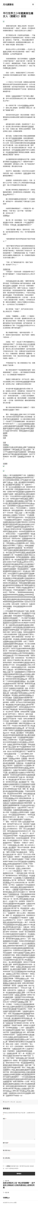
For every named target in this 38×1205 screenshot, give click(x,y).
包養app (10, 482)
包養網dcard (13, 543)
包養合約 (13, 447)
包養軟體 (32, 143)
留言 (4, 1118)
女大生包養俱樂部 (24, 424)
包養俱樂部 (11, 152)
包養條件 (10, 452)
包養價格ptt (26, 105)
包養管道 (16, 475)
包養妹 (14, 96)
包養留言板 (6, 269)
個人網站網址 (6, 1158)
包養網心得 (16, 414)
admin (19, 1102)
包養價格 (9, 606)
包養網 (31, 59)
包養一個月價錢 (18, 225)
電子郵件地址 (7, 1150)
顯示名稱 (6, 1143)
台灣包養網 (12, 536)
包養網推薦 (25, 382)
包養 (7, 286)
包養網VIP (28, 524)
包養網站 (15, 162)
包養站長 (12, 281)
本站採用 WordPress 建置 (9, 1202)
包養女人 (9, 515)
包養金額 (19, 426)
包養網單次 (18, 150)
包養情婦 (31, 126)
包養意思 (22, 452)
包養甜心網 (21, 447)
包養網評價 (11, 426)
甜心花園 (13, 141)
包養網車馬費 (16, 138)
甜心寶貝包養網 (28, 494)
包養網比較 (11, 531)
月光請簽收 (8, 4)
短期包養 (26, 173)
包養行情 (10, 68)
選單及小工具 (33, 4)
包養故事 (16, 454)
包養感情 (10, 791)
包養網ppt (6, 215)
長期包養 (18, 389)
